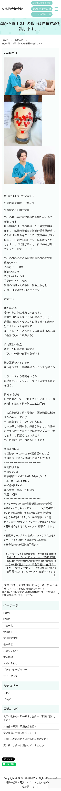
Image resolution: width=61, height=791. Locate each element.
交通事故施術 (10, 637)
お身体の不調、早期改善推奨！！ (21, 726)
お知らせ (19, 40)
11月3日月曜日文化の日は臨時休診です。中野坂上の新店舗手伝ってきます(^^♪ (28, 593)
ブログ (7, 699)
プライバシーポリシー (15, 669)
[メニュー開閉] (56, 9)
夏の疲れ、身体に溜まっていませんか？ (24, 745)
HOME (5, 40)
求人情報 (8, 657)
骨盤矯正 (8, 631)
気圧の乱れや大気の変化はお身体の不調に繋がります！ (29, 718)
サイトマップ (10, 675)
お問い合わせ (10, 663)
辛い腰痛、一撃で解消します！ (20, 732)
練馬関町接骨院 (40, 8)
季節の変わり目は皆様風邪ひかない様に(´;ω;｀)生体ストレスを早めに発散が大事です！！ (31, 587)
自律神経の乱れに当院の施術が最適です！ (25, 738)
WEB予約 (42, 14)
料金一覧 (8, 625)
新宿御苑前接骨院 (40, 3)
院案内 (7, 619)
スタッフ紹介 (10, 650)
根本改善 (8, 644)
